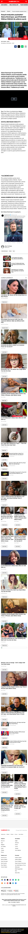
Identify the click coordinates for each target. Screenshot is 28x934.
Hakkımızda (3, 834)
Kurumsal (17, 855)
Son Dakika (3, 846)
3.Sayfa (2, 850)
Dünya (2, 852)
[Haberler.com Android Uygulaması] (10, 890)
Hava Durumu (4, 857)
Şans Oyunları (4, 863)
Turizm (16, 846)
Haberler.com (4, 855)
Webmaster (17, 867)
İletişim (12, 834)
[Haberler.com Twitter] (8, 880)
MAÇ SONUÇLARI (14, 5)
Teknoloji (17, 842)
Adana (10, 251)
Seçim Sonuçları (4, 861)
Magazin (2, 844)
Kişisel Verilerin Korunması (20, 863)
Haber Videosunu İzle (15, 38)
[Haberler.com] (5, 830)
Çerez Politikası (18, 861)
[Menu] (2, 1)
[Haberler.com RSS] (2, 883)
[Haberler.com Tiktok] (10, 883)
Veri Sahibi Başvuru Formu (20, 865)
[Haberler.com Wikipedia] (5, 883)
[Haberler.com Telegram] (13, 883)
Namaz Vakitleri (4, 859)
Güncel (8, 11)
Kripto (2, 848)
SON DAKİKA (4, 5)
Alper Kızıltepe (8, 246)
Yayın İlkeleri (21, 834)
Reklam (8, 834)
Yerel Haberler (18, 850)
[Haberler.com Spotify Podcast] (18, 880)
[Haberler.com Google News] (2, 880)
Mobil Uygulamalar (19, 868)
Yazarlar (16, 848)
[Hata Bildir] (13, 904)
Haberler (3, 838)
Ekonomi (3, 840)
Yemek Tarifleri (4, 867)
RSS (16, 870)
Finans (16, 844)
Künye (16, 834)
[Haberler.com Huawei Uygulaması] (16, 890)
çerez (23, 929)
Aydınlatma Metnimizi (5, 932)
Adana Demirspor (5, 251)
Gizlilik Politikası (18, 859)
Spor (14, 251)
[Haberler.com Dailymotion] (16, 883)
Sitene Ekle (17, 872)
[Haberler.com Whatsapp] (16, 880)
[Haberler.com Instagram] (10, 880)
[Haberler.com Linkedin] (13, 880)
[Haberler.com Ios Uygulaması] (4, 890)
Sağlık (16, 840)
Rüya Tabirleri (4, 865)
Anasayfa (3, 11)
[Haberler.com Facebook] (5, 880)
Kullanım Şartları (18, 857)
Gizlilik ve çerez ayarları (6, 904)
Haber (9, 902)
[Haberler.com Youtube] (8, 883)
